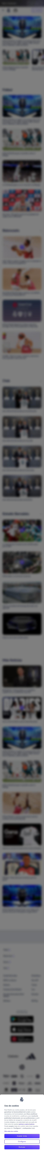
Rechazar (22, 1147)
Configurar (22, 1141)
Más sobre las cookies (11, 1131)
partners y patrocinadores (26, 1124)
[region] (22, 1123)
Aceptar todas (22, 1136)
